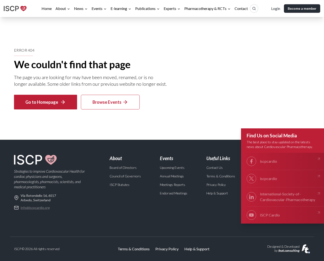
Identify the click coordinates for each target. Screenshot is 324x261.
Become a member (302, 8)
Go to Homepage (41, 102)
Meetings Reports (172, 185)
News (78, 8)
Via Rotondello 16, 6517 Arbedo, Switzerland (38, 198)
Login (275, 8)
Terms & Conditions (220, 176)
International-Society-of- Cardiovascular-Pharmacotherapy (287, 197)
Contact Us (214, 168)
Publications (145, 8)
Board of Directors (123, 168)
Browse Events (107, 102)
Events (97, 8)
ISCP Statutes (120, 185)
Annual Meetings (172, 176)
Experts (170, 8)
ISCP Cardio (270, 215)
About (61, 8)
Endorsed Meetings (173, 193)
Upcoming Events (172, 168)
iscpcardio (268, 161)
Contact (241, 8)
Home (47, 8)
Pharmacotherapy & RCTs (205, 8)
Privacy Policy (216, 185)
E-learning (119, 8)
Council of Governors (125, 176)
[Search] (254, 8)
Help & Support (217, 193)
